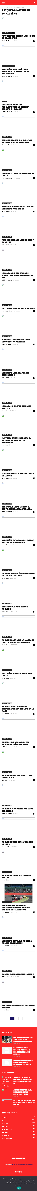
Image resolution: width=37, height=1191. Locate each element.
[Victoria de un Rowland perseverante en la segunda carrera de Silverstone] (18, 893)
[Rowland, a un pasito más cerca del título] (18, 795)
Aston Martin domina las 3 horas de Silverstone (18, 37)
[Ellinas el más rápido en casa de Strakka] (18, 992)
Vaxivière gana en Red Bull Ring (18, 308)
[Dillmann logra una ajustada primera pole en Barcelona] (18, 127)
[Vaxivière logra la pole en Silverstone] (18, 359)
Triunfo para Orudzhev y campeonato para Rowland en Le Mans (18, 709)
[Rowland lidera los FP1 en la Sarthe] (18, 862)
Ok (19, 1188)
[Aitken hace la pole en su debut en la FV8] (18, 226)
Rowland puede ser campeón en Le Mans (17, 843)
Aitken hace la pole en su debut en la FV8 (18, 241)
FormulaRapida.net (7, 111)
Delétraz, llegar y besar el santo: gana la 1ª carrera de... (17, 508)
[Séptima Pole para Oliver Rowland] (18, 593)
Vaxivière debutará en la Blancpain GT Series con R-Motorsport (15, 71)
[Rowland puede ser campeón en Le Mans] (18, 828)
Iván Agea (4, 780)
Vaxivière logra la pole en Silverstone (15, 374)
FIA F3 (4, 101)
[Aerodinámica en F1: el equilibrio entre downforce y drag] (7, 1092)
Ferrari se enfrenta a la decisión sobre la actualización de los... (23, 1062)
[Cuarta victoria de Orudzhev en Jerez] (18, 160)
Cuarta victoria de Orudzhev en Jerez (18, 174)
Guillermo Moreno (7, 76)
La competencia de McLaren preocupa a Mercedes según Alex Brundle (21, 1051)
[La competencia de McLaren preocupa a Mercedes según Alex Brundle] (7, 1050)
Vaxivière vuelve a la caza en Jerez (17, 674)
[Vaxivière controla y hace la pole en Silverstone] (18, 927)
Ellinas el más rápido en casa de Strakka (18, 1006)
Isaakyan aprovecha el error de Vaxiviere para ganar (18, 207)
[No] (35, 1184)
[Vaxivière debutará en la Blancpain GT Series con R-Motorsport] (18, 56)
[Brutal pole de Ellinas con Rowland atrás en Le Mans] (18, 729)
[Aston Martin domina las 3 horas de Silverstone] (18, 25)
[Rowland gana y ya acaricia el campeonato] (18, 762)
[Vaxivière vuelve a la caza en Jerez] (18, 660)
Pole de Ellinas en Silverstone (18, 974)
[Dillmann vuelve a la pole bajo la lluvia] (18, 460)
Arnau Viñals (5, 211)
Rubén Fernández (7, 280)
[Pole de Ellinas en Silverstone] (18, 961)
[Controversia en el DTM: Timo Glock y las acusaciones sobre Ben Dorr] (7, 1039)
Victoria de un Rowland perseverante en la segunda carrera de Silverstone (16, 907)
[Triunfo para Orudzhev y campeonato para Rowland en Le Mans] (18, 693)
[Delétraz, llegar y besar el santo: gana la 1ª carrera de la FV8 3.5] (18, 493)
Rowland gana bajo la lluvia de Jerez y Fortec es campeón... (18, 641)
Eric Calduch (5, 145)
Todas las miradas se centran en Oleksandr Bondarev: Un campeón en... (22, 1081)
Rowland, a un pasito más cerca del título (17, 810)
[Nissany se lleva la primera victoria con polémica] (18, 326)
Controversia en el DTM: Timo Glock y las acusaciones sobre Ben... (23, 1039)
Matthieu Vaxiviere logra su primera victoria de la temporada (16, 440)
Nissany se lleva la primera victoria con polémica (16, 340)
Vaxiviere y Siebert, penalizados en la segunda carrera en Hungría (15, 107)
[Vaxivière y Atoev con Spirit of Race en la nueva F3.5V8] (18, 527)
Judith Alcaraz (6, 611)
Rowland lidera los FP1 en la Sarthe (16, 876)
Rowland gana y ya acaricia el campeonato (17, 776)
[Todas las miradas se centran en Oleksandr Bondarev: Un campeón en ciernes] (7, 1082)
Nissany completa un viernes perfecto (16, 407)
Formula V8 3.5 (7, 137)
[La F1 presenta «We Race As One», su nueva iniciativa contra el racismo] (7, 1102)
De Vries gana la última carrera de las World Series (18, 574)
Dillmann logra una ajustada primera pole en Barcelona (17, 141)
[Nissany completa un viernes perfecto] (18, 393)
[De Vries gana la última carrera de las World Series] (18, 560)
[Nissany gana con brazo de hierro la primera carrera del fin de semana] (18, 260)
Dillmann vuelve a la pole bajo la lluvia (18, 474)
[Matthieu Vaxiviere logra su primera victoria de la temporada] (18, 425)
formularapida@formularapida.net (22, 1165)
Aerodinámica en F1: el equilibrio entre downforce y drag (22, 1092)
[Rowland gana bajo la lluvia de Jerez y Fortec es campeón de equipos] (18, 626)
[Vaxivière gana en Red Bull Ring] (18, 295)
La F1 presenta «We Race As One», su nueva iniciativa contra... (24, 1102)
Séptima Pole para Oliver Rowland (15, 608)
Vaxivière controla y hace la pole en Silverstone (17, 942)
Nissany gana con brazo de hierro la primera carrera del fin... (17, 275)
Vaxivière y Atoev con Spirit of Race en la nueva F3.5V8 (18, 541)
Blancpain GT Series (9, 32)
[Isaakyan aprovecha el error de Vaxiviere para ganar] (18, 193)
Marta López (5, 40)
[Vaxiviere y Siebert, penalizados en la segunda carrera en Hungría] (18, 91)
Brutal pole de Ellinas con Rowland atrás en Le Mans (15, 743)
